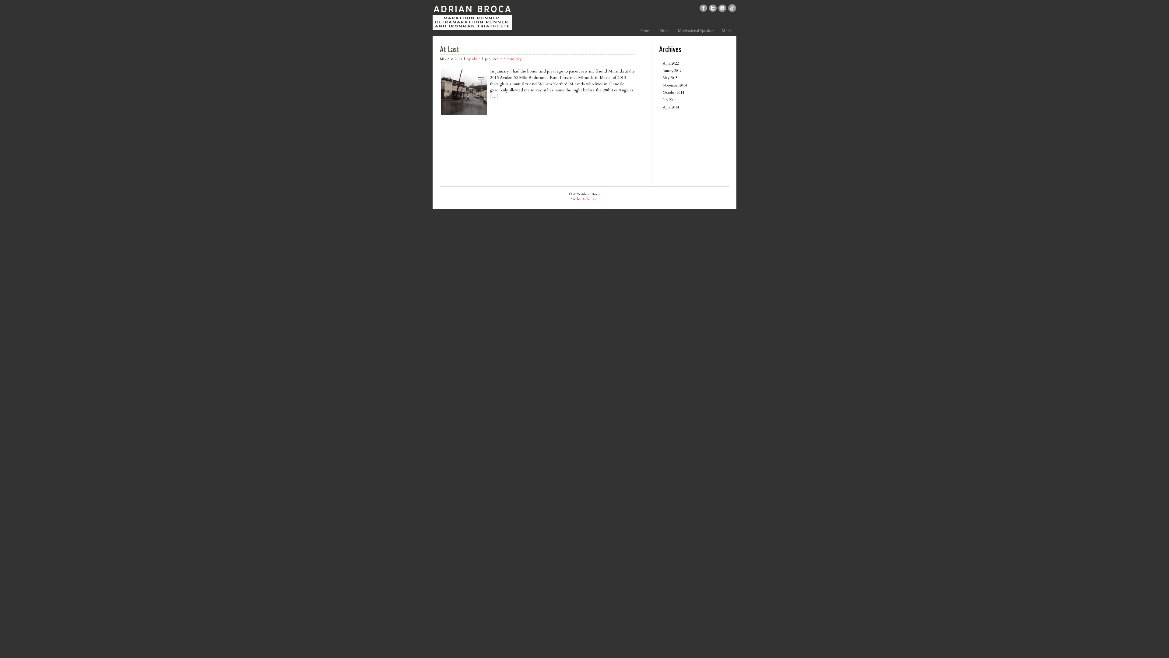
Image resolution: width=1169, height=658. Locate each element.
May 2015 (670, 78)
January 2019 (672, 70)
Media (726, 31)
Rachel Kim (590, 199)
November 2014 (675, 85)
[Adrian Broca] (472, 25)
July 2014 (669, 99)
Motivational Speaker (696, 31)
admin (476, 59)
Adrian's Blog (512, 59)
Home (645, 31)
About (664, 31)
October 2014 (673, 92)
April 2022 (671, 63)
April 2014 (671, 107)
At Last (449, 48)
